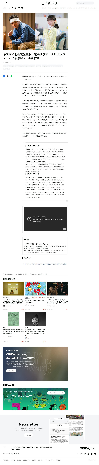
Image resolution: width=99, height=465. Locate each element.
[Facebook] (15, 8)
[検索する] (78, 3)
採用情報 (19, 460)
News (49, 8)
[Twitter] (9, 8)
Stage (32, 447)
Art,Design (18, 447)
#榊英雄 (12, 66)
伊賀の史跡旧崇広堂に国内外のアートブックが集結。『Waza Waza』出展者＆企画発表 (13, 331)
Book (37, 447)
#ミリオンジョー (52, 66)
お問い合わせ (40, 460)
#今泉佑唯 (45, 66)
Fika (12, 453)
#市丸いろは (6, 68)
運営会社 (13, 460)
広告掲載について (26, 460)
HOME (4, 274)
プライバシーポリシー (50, 460)
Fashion (18, 449)
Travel (12, 449)
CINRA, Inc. (88, 448)
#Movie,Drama (18, 66)
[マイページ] (6, 3)
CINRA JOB (93, 8)
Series (74, 8)
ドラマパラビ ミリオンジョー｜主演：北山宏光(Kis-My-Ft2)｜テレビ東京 (45, 264)
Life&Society (43, 447)
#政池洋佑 (32, 66)
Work (49, 447)
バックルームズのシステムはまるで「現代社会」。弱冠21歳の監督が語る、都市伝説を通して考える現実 (13, 301)
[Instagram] (12, 8)
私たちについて (6, 460)
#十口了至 (60, 66)
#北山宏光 (38, 66)
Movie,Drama (10, 274)
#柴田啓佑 (26, 66)
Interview (62, 8)
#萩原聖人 (6, 66)
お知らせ (34, 460)
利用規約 (58, 460)
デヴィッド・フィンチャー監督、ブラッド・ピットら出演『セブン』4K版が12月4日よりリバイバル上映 (57, 301)
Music (12, 447)
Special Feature (82, 8)
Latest (44, 8)
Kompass (16, 453)
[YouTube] (19, 8)
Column (69, 8)
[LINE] (22, 8)
